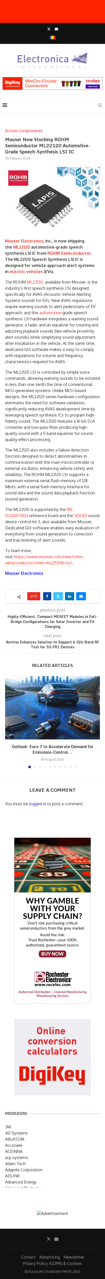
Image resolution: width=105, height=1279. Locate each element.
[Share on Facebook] (47, 596)
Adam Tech (15, 1163)
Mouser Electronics (24, 240)
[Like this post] (35, 596)
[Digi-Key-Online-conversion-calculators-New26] (52, 1022)
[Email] (56, 29)
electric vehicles (26, 271)
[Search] (99, 105)
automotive (50, 312)
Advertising (49, 1257)
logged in (37, 803)
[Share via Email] (81, 596)
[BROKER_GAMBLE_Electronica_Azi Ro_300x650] (52, 841)
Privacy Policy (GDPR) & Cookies (52, 1263)
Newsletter (73, 1257)
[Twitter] (48, 29)
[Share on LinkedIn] (69, 596)
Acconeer (13, 1145)
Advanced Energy (20, 1182)
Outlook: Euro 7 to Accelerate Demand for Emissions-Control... (53, 749)
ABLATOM (14, 1139)
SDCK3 (80, 515)
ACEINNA (13, 1151)
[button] (9, 721)
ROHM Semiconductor (69, 253)
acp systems (16, 1157)
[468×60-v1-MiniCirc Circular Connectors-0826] (52, 79)
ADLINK (12, 1175)
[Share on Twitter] (58, 596)
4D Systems (16, 1133)
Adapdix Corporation (24, 1169)
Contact (28, 1257)
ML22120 (21, 247)
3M (8, 1126)
